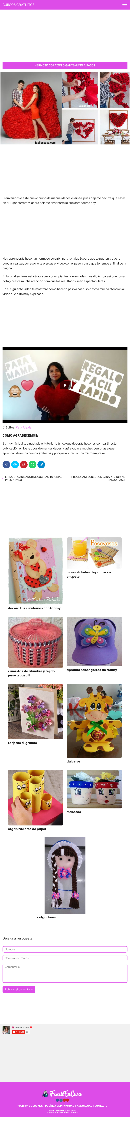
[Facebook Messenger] (15, 464)
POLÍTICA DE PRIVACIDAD (59, 1105)
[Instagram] (60, 1100)
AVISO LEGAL (84, 1105)
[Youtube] (64, 1100)
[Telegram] (41, 464)
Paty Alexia (23, 427)
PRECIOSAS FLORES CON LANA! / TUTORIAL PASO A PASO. (98, 478)
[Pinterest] (24, 464)
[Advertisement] (65, 36)
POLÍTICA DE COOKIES (30, 1105)
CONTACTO (101, 1105)
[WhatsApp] (32, 464)
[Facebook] (6, 464)
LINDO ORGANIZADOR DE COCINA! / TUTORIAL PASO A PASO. (33, 478)
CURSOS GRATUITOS (19, 5)
